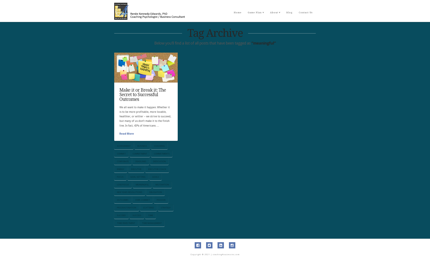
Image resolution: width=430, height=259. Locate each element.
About (275, 7)
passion (161, 200)
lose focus (123, 184)
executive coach (157, 169)
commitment (140, 153)
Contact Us (306, 12)
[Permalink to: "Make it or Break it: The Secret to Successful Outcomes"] (146, 68)
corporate (123, 161)
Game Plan (255, 7)
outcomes (122, 200)
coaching (159, 146)
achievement (124, 146)
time (150, 215)
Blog (289, 12)
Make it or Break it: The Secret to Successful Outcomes (142, 94)
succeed (121, 215)
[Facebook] (198, 245)
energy (120, 169)
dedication (159, 161)
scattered (148, 207)
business (142, 146)
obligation (155, 192)
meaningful (142, 184)
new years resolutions (129, 192)
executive (136, 169)
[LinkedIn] (221, 245)
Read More (126, 133)
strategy (166, 207)
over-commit (142, 200)
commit (121, 153)
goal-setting (137, 177)
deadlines (140, 161)
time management (152, 223)
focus (120, 177)
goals (155, 177)
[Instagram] (232, 245)
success (137, 215)
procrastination (126, 207)
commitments (162, 153)
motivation (162, 184)
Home (238, 12)
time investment (126, 223)
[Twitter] (209, 245)
